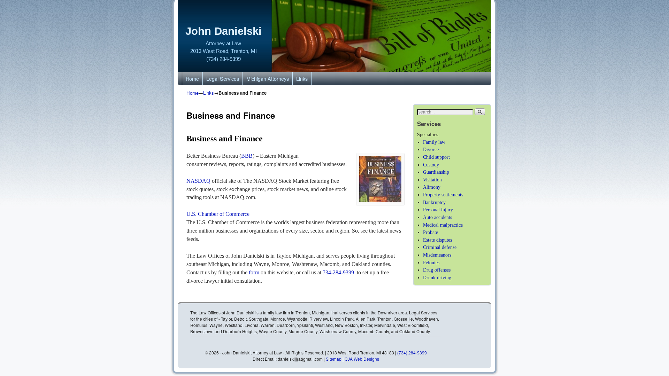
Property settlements (443, 194)
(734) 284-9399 (223, 59)
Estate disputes (437, 240)
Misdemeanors (437, 255)
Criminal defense (439, 247)
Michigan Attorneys (267, 78)
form (254, 272)
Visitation (432, 179)
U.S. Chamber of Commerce (217, 214)
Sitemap (334, 359)
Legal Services (222, 78)
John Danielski (223, 31)
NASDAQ (199, 181)
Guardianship (436, 172)
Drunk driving (437, 277)
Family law (434, 142)
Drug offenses (437, 270)
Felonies (431, 262)
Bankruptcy (434, 202)
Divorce (431, 149)
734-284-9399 (338, 272)
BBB (247, 156)
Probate (430, 232)
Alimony (431, 187)
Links (302, 78)
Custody (431, 164)
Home (192, 78)
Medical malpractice (443, 225)
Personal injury (438, 209)
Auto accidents (437, 217)
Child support (436, 157)
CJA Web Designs (362, 359)
